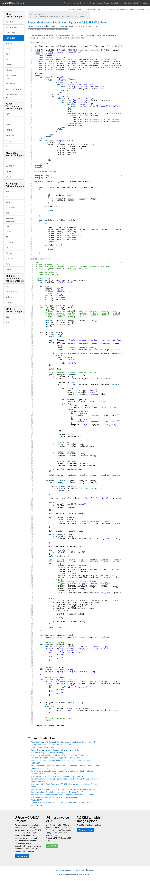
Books (99, 3)
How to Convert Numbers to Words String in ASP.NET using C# (57, 776)
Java (8, 264)
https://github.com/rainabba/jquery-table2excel (64, 269)
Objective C (10, 207)
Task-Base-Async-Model (13, 95)
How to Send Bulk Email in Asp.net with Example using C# (55, 750)
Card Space (10, 65)
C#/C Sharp (10, 32)
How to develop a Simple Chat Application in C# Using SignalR (57, 792)
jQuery (8, 141)
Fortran (9, 253)
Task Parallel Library (11, 76)
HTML (8, 125)
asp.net (40, 14)
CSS (7, 119)
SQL (7, 161)
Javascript (10, 135)
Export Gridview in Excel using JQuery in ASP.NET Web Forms (68, 22)
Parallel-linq (10, 83)
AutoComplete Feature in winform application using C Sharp (56, 758)
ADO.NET (9, 43)
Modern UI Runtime (14, 89)
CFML (8, 237)
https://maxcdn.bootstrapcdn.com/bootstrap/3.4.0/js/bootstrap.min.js (90, 65)
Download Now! (85, 830)
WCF (8, 54)
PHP (7, 191)
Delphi (8, 248)
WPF (7, 59)
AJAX (8, 114)
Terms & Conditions (64, 870)
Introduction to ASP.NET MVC (43, 747)
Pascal (8, 269)
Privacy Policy (80, 870)
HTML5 (9, 130)
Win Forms (10, 70)
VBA (7, 322)
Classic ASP (11, 242)
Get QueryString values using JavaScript (47, 752)
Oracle (8, 177)
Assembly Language (10, 219)
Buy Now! (52, 846)
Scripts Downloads (119, 3)
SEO (7, 317)
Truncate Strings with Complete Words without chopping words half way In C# (63, 742)
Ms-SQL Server (12, 166)
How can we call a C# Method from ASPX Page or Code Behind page (59, 755)
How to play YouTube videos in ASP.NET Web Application (54, 797)
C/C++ (8, 232)
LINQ (8, 49)
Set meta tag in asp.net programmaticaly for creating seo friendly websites (62, 771)
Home (32, 14)
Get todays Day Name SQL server (45, 773)
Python (9, 197)
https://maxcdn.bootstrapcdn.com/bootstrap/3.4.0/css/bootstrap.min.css (109, 62)
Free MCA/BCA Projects (138, 3)
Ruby (8, 202)
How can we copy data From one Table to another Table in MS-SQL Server (62, 795)
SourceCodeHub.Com (13, 3)
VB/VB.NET (10, 38)
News (92, 3)
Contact (90, 870)
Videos (106, 3)
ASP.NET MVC (11, 27)
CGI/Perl (9, 258)
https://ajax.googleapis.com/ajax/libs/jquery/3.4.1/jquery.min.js (88, 63)
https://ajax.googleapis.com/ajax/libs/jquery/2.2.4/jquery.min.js (114, 67)
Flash (8, 146)
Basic (8, 226)
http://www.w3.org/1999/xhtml (64, 52)
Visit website (21, 856)
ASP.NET (9, 22)
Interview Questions (80, 3)
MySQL (9, 171)
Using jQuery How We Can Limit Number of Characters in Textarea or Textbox (63, 789)
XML (7, 213)
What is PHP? (36, 800)
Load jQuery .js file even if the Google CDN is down (52, 745)
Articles (67, 3)
